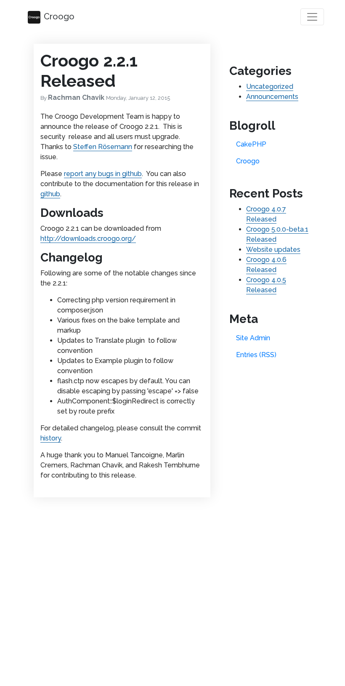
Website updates (273, 250)
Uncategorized (269, 87)
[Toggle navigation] (312, 16)
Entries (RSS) (256, 355)
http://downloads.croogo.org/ (88, 239)
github (50, 194)
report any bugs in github (103, 174)
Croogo (59, 16)
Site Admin (253, 338)
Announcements (272, 97)
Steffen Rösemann (102, 147)
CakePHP (251, 144)
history (50, 438)
